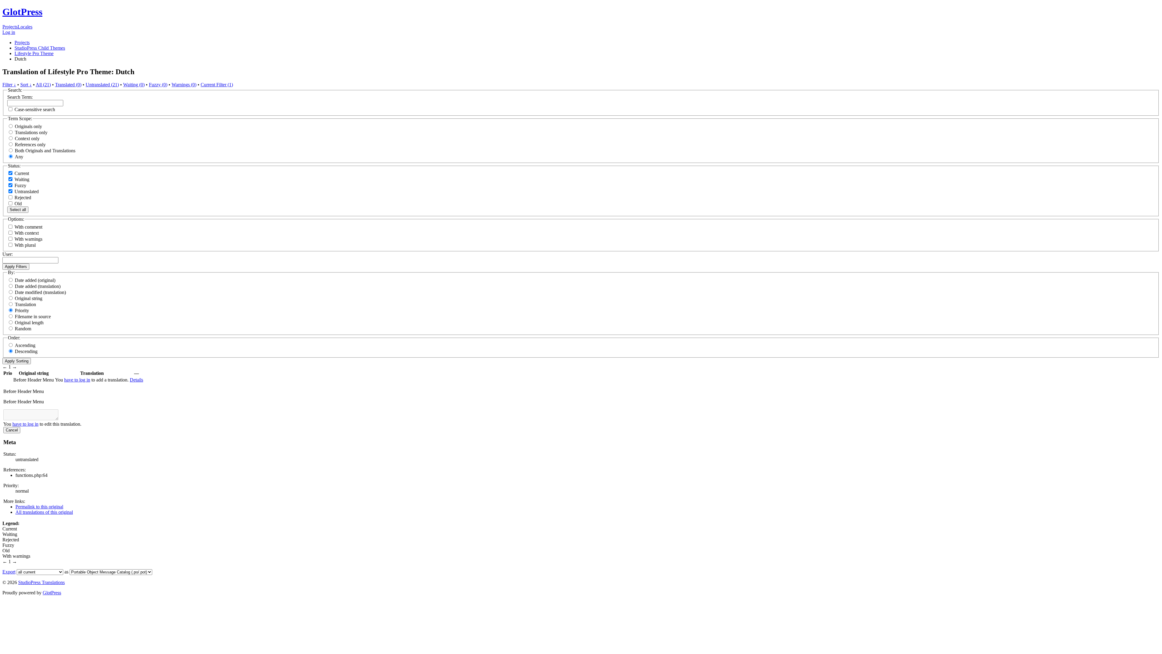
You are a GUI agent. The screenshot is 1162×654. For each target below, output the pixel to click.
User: (7, 254)
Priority (22, 310)
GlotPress (22, 11)
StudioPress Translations (41, 582)
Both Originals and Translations (45, 150)
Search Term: (20, 97)
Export (8, 571)
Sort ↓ (26, 84)
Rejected (22, 197)
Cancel (12, 430)
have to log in (77, 379)
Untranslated (26, 191)
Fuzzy (19, 185)
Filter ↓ (9, 84)
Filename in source (33, 316)
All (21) (43, 84)
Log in (8, 32)
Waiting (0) (134, 84)
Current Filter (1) (217, 84)
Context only (27, 138)
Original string (28, 298)
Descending (26, 351)
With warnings (28, 239)
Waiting (21, 179)
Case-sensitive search (35, 109)
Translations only (31, 132)
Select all (18, 209)
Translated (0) (68, 84)
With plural (25, 245)
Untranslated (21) (102, 84)
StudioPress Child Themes (40, 48)
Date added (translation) (38, 286)
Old (17, 203)
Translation (25, 304)
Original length (29, 322)
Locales (25, 26)
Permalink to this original (39, 506)
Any (19, 156)
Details (136, 379)
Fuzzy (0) (158, 84)
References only (30, 144)
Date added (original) (35, 280)
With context (27, 233)
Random (23, 328)
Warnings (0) (184, 84)
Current (21, 173)
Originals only (28, 126)
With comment (28, 227)
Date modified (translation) (40, 292)
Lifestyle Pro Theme (34, 53)
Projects (10, 26)
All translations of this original (44, 512)
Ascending (25, 345)
